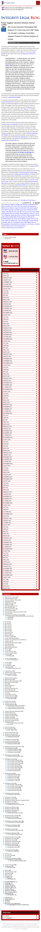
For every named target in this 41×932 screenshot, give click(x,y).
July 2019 (5, 367)
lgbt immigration (9, 674)
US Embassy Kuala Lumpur (14, 804)
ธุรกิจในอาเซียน (8, 889)
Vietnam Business (9, 871)
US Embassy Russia (10, 829)
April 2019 (6, 374)
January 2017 (7, 428)
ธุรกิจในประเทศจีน (9, 886)
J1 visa (6, 650)
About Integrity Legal (10, 237)
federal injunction (9, 209)
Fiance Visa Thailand (10, 638)
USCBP (9, 617)
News (6, 684)
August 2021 (6, 315)
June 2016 (6, 444)
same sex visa (10, 227)
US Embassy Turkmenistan (12, 841)
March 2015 (6, 472)
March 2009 (6, 588)
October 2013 (7, 500)
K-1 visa (14, 181)
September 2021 (7, 312)
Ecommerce (8, 632)
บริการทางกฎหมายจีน (10, 892)
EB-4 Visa (7, 629)
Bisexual (25, 204)
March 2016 (6, 450)
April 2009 (6, 586)
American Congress (9, 204)
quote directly (5, 140)
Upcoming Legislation (10, 720)
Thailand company (10, 697)
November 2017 (7, 409)
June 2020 (6, 345)
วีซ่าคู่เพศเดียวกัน (9, 899)
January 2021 (7, 330)
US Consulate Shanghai (13, 766)
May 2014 (5, 487)
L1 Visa (7, 664)
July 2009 (5, 579)
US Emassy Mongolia (10, 734)
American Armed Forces (7, 102)
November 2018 (7, 385)
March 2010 (6, 562)
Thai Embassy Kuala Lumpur (14, 705)
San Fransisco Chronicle (27, 53)
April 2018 (6, 400)
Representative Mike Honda (13, 217)
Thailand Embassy (9, 704)
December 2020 (7, 332)
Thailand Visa (8, 717)
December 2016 (7, 430)
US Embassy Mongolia (11, 810)
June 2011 (5, 529)
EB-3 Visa (7, 627)
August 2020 (6, 341)
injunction (11, 211)
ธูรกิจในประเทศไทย (9, 890)
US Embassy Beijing (12, 770)
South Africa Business (11, 691)
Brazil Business (9, 607)
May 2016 (5, 446)
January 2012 (7, 520)
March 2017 (6, 424)
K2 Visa (9, 655)
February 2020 (7, 354)
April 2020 (6, 350)
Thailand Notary (9, 712)
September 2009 (7, 575)
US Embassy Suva (12, 777)
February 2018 (7, 404)
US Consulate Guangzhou (14, 761)
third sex (26, 109)
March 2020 (6, 352)
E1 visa (6, 621)
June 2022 (6, 293)
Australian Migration (10, 606)
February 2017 (7, 426)
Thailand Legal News (12, 668)
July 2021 (5, 317)
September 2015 (7, 463)
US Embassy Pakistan (10, 817)
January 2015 (7, 474)
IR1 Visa (22, 211)
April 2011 (6, 533)
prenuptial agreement (10, 688)
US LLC (9, 724)
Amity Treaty (10, 698)
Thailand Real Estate (10, 715)
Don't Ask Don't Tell (24, 208)
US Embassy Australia (10, 739)
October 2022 (7, 284)
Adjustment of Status (10, 597)
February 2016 (7, 452)
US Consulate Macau (12, 764)
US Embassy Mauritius (11, 808)
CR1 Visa (19, 206)
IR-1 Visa (16, 211)
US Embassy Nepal (10, 811)
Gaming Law (8, 641)
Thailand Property (9, 714)
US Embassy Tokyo (10, 840)
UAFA (26, 183)
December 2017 (7, 406)
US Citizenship (9, 727)
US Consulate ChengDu (13, 760)
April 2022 (6, 297)
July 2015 (5, 468)
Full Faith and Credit (20, 209)
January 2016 (7, 454)
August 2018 (6, 391)
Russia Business (9, 690)
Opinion (7, 687)
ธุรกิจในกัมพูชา (8, 884)
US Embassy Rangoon (13, 750)
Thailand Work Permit (10, 718)
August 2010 (6, 551)
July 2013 (5, 507)
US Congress (31, 224)
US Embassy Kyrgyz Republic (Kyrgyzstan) (16, 800)
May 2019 (5, 371)
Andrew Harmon (34, 166)
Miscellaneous (8, 679)
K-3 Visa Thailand (9, 653)
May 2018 (5, 398)
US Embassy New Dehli (13, 790)
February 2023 (7, 277)
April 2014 (6, 489)
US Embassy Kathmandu (13, 812)
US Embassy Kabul (12, 736)
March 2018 (6, 402)
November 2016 (7, 433)
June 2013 (6, 509)
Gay (7, 211)
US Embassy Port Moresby (14, 822)
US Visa (7, 856)
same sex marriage (12, 124)
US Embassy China (10, 759)
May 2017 (5, 419)
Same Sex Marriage (23, 220)
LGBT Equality (5, 213)
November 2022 (7, 282)
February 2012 (7, 518)
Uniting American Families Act (23, 174)
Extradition (10, 867)
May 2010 (5, 557)
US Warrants (8, 866)
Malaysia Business (9, 678)
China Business (9, 610)
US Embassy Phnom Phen (14, 756)
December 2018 (7, 382)
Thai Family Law (9, 694)
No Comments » (19, 227)
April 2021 (6, 323)
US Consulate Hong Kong (14, 763)
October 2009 (7, 573)
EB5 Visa (7, 630)
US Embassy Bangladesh (11, 742)
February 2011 (7, 538)
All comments (7, 918)
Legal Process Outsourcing (12, 672)
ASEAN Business (9, 603)
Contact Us (8, 238)
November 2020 (7, 334)
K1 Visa (32, 211)
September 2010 (7, 548)
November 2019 (7, 360)
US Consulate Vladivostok (14, 830)
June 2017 (6, 417)
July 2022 (5, 290)
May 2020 (5, 347)
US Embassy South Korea (11, 837)
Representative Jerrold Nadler (29, 172)
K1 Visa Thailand (9, 658)
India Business (9, 645)
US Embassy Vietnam (10, 844)
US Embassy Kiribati (12, 774)
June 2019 (6, 369)
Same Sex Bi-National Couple (22, 218)
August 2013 (6, 505)
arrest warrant (8, 601)
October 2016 (7, 435)
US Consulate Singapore (13, 834)
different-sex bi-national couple (9, 208)
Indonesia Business (10, 647)
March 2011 (6, 535)
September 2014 (7, 479)
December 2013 (7, 496)
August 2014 (6, 481)
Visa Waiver (8, 873)
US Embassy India (9, 783)
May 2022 (5, 295)
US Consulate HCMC (10, 732)
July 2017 (5, 415)
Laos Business (9, 665)
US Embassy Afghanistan (11, 735)
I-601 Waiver (8, 644)
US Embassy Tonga (12, 779)
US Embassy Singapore (11, 833)
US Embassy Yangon (12, 752)
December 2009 (7, 568)
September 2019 (7, 363)
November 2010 (7, 544)
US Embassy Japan (10, 798)
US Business (8, 721)
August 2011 (6, 524)
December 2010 (7, 542)
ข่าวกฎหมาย (8, 876)
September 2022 (7, 286)
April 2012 (6, 516)
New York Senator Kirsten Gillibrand (19, 213)
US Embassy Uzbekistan (11, 843)
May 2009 (5, 583)
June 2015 (6, 470)
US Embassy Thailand (13, 859)
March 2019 (6, 376)
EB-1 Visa (7, 624)
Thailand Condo (9, 701)
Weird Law (7, 874)
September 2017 (7, 413)
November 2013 (7, 498)
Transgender (16, 222)
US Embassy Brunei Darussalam (13, 746)
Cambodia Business (10, 609)
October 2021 (7, 310)
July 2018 (5, 393)
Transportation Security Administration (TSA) (19, 616)
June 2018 (6, 395)
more (37, 202)
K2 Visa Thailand (11, 659)
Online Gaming (9, 685)
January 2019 (7, 380)
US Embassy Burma (10, 748)
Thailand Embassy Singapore (15, 708)
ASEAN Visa (8, 604)
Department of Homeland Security (14, 614)
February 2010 (7, 564)
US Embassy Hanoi (12, 847)
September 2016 (7, 437)
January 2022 (7, 304)
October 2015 (7, 461)
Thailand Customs (9, 702)
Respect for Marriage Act (21, 137)
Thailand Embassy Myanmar (14, 707)
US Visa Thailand (9, 864)
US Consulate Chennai (13, 784)
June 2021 (6, 319)
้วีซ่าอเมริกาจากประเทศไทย (11, 903)
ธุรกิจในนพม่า (10, 879)
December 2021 (7, 306)
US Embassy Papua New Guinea (13, 821)
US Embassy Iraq (9, 797)
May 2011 (5, 531)
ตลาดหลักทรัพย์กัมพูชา (10, 881)
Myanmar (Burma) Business (12, 681)
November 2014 (7, 476)
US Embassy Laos (9, 801)
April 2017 (6, 422)
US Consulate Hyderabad (13, 786)
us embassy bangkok (10, 741)
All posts (6, 915)
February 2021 (7, 328)
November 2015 (7, 459)
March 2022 (6, 299)
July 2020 (5, 343)
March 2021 (6, 325)
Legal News (8, 667)
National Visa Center (10, 682)
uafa (21, 222)
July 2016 (5, 441)
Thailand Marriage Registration (13, 711)
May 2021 (5, 321)
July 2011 (5, 527)
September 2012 (7, 513)
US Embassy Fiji (9, 773)
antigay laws (19, 204)
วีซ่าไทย (7, 900)
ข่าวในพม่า (7, 877)
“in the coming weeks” (20, 226)
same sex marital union (11, 220)
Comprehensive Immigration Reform (14, 611)
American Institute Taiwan (11, 600)
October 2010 (7, 546)
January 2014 (7, 494)
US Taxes (7, 853)
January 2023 (7, 280)
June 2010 (6, 555)
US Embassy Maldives (10, 807)
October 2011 (7, 522)
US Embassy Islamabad (13, 818)
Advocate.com (15, 140)
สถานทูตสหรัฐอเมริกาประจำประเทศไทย (16, 904)
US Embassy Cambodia (11, 755)
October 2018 (7, 387)
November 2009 (7, 570)
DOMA (6, 135)
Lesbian (37, 211)
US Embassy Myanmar (13, 749)
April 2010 (6, 559)
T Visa (6, 692)
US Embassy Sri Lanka (11, 838)
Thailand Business (10, 695)
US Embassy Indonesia (11, 793)
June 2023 (6, 273)
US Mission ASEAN (12, 851)
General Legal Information (12, 642)
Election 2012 (8, 635)
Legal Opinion (8, 671)
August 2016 (6, 439)
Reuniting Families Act (22, 185)
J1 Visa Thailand (9, 651)
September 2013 (7, 503)
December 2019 (7, 358)
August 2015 (6, 465)
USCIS (6, 870)
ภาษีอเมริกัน (8, 897)
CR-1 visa (35, 179)
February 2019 (7, 378)
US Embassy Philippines (11, 825)
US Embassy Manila (12, 826)
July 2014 (5, 483)
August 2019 (6, 365)
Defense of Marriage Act (29, 206)
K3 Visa (7, 662)
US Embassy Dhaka (12, 743)
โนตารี (6, 902)
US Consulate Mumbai (13, 789)
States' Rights (11, 729)
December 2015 (7, 457)
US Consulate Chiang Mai (16, 860)
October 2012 (7, 511)
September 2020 (7, 339)
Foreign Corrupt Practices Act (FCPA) (14, 639)
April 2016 (6, 448)
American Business (10, 598)
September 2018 (7, 389)
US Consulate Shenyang (13, 767)
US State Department (10, 850)
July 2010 (5, 553)
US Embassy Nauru (12, 776)
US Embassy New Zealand (11, 815)
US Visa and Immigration (11, 858)
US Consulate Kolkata (13, 787)
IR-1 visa (5, 181)
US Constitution (9, 728)
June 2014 (6, 485)
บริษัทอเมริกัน (8, 893)
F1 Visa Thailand (9, 636)
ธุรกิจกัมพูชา (8, 883)
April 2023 (6, 275)
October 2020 (7, 336)
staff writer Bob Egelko (15, 97)
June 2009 (6, 581)
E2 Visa (7, 623)
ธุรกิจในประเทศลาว (9, 887)
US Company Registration (14, 722)
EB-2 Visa (7, 626)
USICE (9, 619)
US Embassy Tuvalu (12, 780)
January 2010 (7, 566)
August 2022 (6, 288)
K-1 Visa (27, 211)
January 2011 (7, 540)
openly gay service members (18, 215)
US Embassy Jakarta (12, 794)
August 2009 (6, 577)
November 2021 (7, 308)
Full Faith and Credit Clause (28, 200)
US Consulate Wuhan (12, 769)
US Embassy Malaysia (10, 803)
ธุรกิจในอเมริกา (11, 894)
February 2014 (7, 492)
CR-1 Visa (14, 206)
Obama (7, 65)
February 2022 (7, 301)
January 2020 (7, 356)
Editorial (7, 633)
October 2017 (7, 411)
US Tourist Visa (9, 855)
